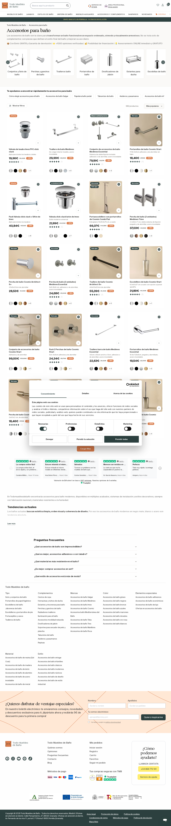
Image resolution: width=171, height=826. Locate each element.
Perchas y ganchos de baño (49, 608)
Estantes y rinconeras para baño (51, 605)
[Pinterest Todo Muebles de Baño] (25, 759)
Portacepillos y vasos (14, 616)
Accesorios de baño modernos (51, 669)
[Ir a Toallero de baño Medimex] (65, 130)
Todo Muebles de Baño (16, 25)
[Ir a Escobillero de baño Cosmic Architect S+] (146, 395)
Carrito (93, 755)
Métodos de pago (120, 818)
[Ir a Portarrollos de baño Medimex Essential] (146, 330)
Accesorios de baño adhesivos (148, 597)
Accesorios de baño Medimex (82, 601)
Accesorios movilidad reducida (51, 620)
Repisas (41, 643)
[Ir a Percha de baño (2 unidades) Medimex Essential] (65, 262)
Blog (49, 763)
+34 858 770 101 (148, 769)
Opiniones (52, 751)
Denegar (49, 439)
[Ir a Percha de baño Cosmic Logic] (25, 395)
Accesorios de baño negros (114, 601)
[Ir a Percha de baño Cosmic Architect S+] (25, 262)
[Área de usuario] (163, 5)
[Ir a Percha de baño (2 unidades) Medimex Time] (146, 197)
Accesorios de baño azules (114, 608)
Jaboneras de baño (13, 608)
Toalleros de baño (12, 620)
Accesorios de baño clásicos (50, 665)
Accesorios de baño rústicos (50, 673)
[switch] (71, 429)
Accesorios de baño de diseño (50, 677)
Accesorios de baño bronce (114, 605)
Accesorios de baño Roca (81, 631)
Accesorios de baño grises (114, 597)
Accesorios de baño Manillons (82, 627)
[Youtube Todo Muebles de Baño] (19, 759)
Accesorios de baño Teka (81, 620)
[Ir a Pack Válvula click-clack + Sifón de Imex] (25, 197)
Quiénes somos (54, 748)
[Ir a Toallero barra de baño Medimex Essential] (105, 330)
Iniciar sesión (96, 748)
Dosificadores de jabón (47, 624)
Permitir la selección (85, 439)
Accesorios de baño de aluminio (18, 673)
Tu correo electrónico (98, 712)
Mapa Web (93, 822)
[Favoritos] (158, 5)
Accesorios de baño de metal (17, 684)
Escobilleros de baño (14, 605)
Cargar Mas (85, 449)
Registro (94, 751)
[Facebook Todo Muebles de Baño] (8, 759)
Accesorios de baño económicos (149, 601)
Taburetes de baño (106, 96)
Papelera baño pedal (83, 96)
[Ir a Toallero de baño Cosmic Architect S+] (105, 262)
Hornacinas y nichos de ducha (50, 601)
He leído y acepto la (106, 722)
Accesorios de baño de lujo (147, 605)
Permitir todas (121, 439)
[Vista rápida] (38, 143)
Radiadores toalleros (46, 612)
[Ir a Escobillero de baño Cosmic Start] (146, 262)
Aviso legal (91, 814)
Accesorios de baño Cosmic (82, 608)
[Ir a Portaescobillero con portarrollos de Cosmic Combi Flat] (105, 197)
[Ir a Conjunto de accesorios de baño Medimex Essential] (105, 130)
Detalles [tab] (85, 393)
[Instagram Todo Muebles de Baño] (13, 759)
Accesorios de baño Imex (81, 605)
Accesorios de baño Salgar (57, 96)
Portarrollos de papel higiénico (18, 601)
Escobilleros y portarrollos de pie (19, 612)
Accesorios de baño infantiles (50, 662)
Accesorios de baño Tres (80, 624)
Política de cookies (132, 814)
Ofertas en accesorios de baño (149, 608)
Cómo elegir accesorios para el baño (24, 96)
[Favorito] (38, 117)
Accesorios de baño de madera (18, 665)
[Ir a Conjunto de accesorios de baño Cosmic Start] (25, 330)
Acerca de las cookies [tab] (123, 393)
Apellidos (132, 700)
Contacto (51, 759)
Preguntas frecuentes (57, 755)
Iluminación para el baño (48, 616)
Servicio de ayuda (148, 777)
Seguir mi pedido (98, 763)
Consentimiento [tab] (48, 394)
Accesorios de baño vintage (49, 658)
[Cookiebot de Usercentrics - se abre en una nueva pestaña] (128, 385)
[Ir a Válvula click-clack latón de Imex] (65, 197)
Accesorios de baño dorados (115, 616)
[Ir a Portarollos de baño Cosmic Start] (146, 130)
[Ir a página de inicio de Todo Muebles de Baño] (15, 5)
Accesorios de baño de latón (17, 669)
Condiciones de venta (98, 818)
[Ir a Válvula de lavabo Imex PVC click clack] (25, 130)
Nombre (92, 700)
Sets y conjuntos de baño (16, 597)
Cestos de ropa (44, 597)
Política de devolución (143, 818)
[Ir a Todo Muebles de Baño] (22, 744)
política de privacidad (113, 722)
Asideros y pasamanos (129, 96)
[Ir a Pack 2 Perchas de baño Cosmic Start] (65, 330)
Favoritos (94, 759)
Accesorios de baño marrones (115, 612)
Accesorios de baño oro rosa (115, 620)
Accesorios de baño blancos (115, 624)
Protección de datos (109, 814)
